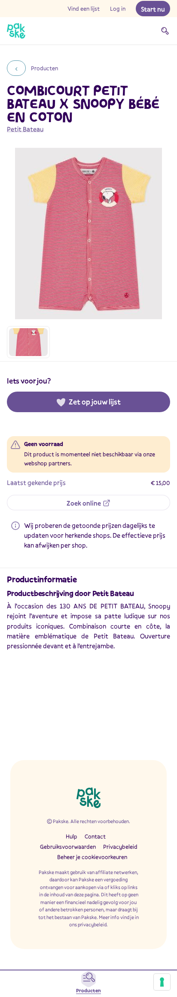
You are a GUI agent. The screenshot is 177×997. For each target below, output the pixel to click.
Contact (95, 836)
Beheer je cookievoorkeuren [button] (92, 857)
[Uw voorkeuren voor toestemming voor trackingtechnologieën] (162, 982)
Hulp (71, 836)
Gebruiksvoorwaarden (68, 846)
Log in (117, 8)
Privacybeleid (120, 846)
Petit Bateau (25, 129)
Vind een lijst (83, 8)
